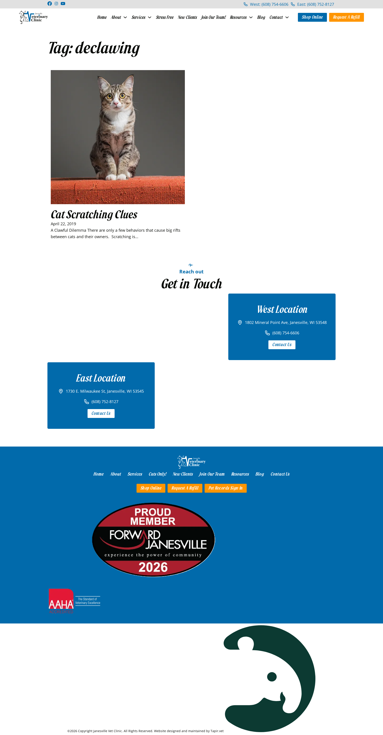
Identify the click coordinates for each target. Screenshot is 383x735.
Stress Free (165, 17)
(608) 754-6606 (285, 332)
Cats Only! (157, 474)
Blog (261, 17)
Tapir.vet (217, 731)
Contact (276, 17)
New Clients (187, 17)
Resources (238, 17)
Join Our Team (212, 474)
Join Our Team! (213, 17)
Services (138, 17)
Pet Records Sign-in (226, 488)
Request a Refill (346, 17)
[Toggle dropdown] (125, 17)
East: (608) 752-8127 (315, 4)
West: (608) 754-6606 (269, 4)
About (116, 17)
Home (102, 17)
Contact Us (281, 344)
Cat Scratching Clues (94, 214)
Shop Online (312, 17)
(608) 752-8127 (105, 401)
